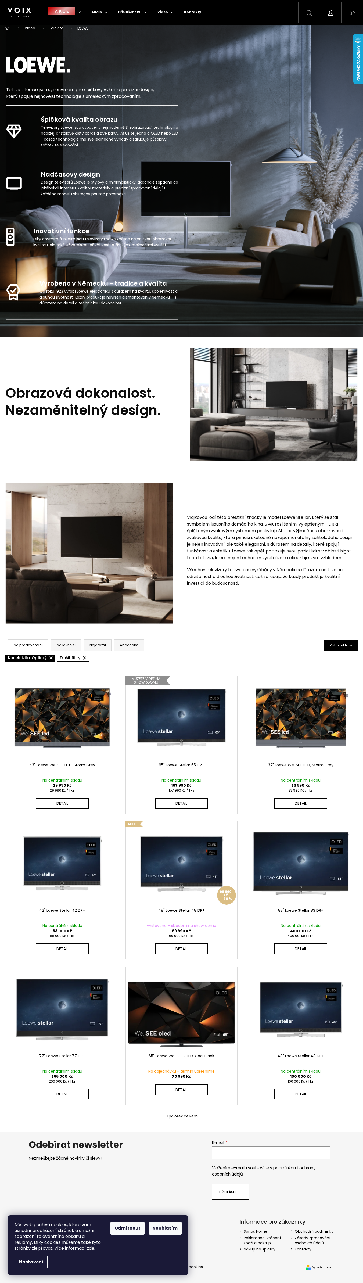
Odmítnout (127, 1228)
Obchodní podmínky (314, 1231)
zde (90, 1248)
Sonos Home (255, 1231)
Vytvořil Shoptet (323, 1267)
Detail (62, 803)
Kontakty (303, 1249)
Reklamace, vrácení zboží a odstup (262, 1240)
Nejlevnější (66, 645)
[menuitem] (64, 12)
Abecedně (129, 645)
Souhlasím (165, 1228)
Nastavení (31, 1262)
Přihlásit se (230, 1192)
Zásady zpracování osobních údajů (312, 1240)
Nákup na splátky (259, 1249)
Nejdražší (97, 645)
